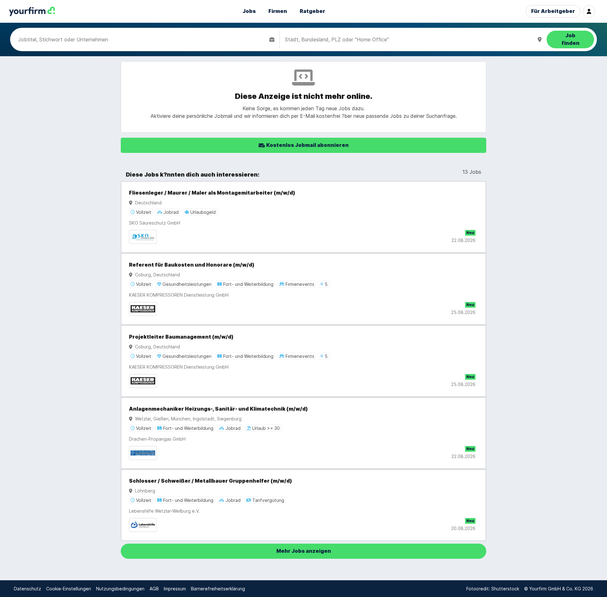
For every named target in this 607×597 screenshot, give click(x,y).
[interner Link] (32, 11)
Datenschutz (27, 588)
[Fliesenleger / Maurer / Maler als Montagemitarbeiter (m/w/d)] (303, 217)
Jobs (249, 11)
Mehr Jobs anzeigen (303, 551)
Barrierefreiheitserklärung (218, 588)
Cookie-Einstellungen (68, 588)
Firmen (277, 11)
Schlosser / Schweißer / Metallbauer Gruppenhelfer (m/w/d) (210, 481)
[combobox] (142, 39)
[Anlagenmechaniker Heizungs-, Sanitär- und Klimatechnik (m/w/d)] (303, 433)
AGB (154, 588)
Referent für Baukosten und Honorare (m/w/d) (191, 265)
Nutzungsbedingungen (120, 588)
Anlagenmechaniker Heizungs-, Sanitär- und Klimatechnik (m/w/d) (218, 409)
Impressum (175, 588)
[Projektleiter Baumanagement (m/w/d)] (303, 361)
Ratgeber (312, 11)
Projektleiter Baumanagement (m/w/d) (181, 337)
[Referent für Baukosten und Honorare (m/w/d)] (303, 289)
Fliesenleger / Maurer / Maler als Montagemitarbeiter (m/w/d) (212, 193)
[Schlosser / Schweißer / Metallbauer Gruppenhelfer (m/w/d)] (303, 505)
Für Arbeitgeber (553, 11)
